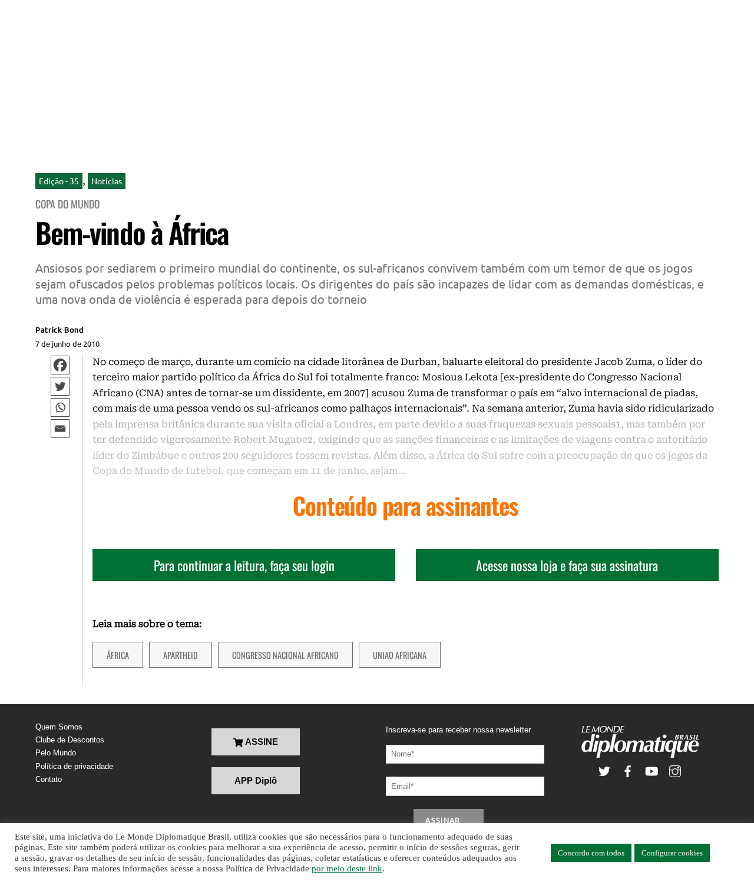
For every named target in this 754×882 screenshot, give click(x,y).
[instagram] (675, 770)
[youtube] (651, 770)
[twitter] (604, 770)
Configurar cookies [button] (672, 852)
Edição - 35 (59, 180)
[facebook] (628, 770)
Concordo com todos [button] (591, 852)
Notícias (106, 180)
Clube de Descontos (69, 739)
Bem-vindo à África (132, 232)
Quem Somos (58, 726)
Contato (48, 779)
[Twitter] (60, 386)
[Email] (60, 428)
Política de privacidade (74, 766)
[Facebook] (60, 365)
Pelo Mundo (55, 752)
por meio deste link (347, 868)
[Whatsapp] (60, 407)
